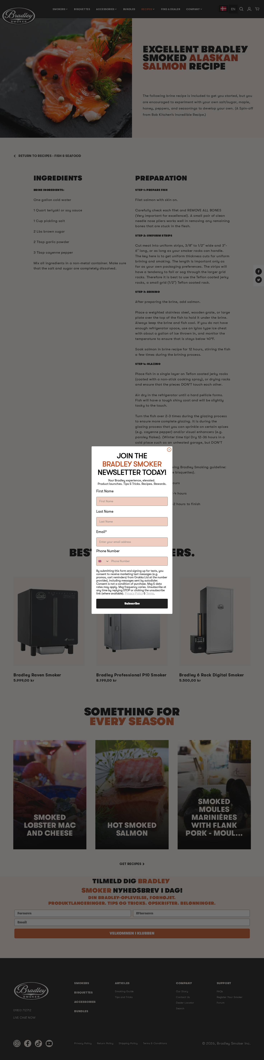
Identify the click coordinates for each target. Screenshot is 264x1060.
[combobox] (102, 561)
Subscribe (132, 603)
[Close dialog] (169, 449)
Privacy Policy (134, 593)
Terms (150, 593)
